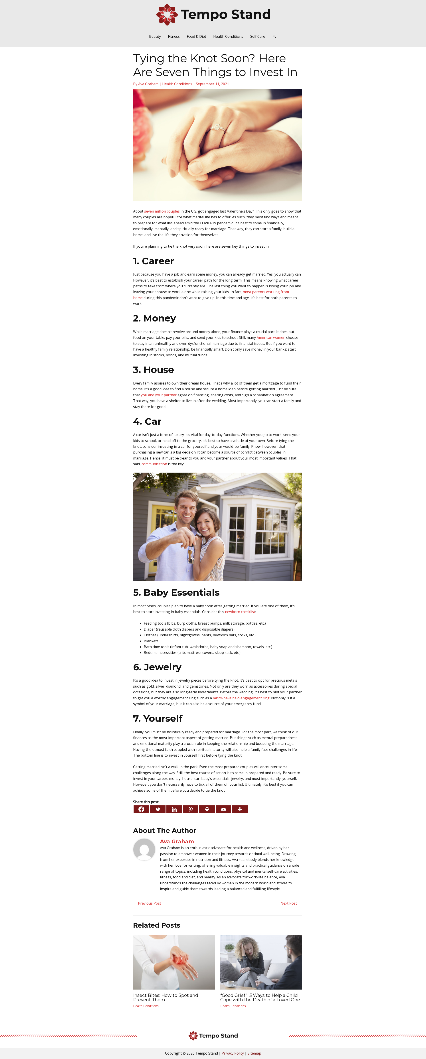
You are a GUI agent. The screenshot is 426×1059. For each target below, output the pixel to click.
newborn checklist (240, 611)
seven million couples (162, 211)
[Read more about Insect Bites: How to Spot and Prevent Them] (174, 962)
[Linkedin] (174, 809)
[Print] (207, 809)
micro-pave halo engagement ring (241, 698)
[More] (240, 809)
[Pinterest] (190, 809)
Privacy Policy (233, 1053)
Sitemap (254, 1053)
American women (271, 337)
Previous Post (147, 903)
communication (154, 463)
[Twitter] (158, 809)
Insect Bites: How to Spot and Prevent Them (165, 997)
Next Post (290, 903)
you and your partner (159, 394)
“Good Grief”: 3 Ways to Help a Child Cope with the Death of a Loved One (260, 997)
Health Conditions (177, 83)
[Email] (223, 809)
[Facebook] (141, 809)
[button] (274, 36)
